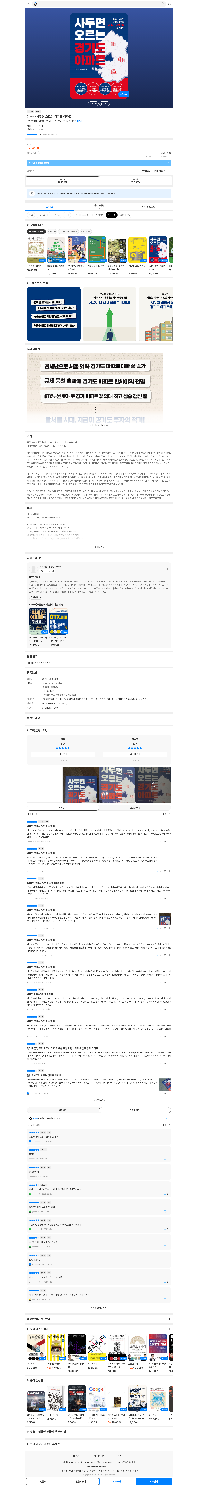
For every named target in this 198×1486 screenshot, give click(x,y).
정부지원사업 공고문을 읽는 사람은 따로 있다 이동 (137, 1404)
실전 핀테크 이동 (158, 1405)
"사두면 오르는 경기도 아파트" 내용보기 (99, 831)
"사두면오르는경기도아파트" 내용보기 (99, 999)
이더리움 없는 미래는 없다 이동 (77, 1353)
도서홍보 (129, 1471)
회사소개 (108, 1471)
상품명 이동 (36, 255)
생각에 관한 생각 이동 (56, 1353)
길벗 (29, 129)
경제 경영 (40, 662)
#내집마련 (52, 231)
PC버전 (99, 1471)
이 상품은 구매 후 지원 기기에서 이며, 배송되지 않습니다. (75, 193)
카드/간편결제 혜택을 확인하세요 (154, 170)
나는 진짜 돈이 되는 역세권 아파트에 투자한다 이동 (38, 627)
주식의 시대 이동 (97, 1353)
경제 (48, 662)
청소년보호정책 (89, 1471)
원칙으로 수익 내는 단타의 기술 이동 (158, 1353)
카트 (169, 4)
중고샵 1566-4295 (105, 1462)
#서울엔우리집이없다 (36, 231)
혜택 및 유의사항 (63, 760)
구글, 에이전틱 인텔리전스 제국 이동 (97, 1404)
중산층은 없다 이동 (56, 1404)
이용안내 (30, 683)
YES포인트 (31, 152)
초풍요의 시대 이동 (137, 1353)
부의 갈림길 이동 (36, 1353)
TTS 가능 (48, 691)
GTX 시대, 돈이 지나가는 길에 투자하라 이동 (58, 627)
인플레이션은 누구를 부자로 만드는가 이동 (117, 1353)
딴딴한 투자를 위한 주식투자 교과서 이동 (117, 1408)
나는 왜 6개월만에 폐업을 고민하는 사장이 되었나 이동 (77, 1404)
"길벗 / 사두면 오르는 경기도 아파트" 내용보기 (99, 1082)
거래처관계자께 (118, 1471)
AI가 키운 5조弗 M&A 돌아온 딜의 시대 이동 (36, 1407)
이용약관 (63, 1471)
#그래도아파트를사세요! (68, 231)
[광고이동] (162, 4)
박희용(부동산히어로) (36, 126)
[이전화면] (28, 4)
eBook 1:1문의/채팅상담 (124, 1462)
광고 (136, 1471)
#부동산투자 (85, 231)
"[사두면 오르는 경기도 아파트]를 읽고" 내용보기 (99, 888)
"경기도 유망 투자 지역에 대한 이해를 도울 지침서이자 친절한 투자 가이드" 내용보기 (99, 1053)
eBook (31, 662)
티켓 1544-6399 (88, 1462)
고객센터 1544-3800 (70, 1462)
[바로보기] (45, 785)
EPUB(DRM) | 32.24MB (53, 703)
